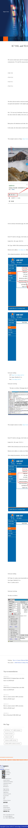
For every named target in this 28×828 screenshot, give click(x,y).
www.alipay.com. (22, 249)
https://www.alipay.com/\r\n (18, 375)
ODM (4, 797)
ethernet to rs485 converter (10, 740)
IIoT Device (7, 730)
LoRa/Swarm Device (7, 783)
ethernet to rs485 (8, 736)
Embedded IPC (6, 790)
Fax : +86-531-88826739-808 (8, 817)
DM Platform (5, 786)
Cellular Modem (6, 780)
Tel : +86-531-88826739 (7, 816)
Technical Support (7, 809)
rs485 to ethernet (16, 730)
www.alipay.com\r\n (16, 379)
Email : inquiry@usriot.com (8, 814)
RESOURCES (5, 805)
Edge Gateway (6, 789)
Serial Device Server (7, 778)
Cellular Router (6, 769)
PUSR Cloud (5, 785)
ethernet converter (9, 733)
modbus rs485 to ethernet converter (12, 743)
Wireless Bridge (6, 774)
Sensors (4, 776)
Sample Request (6, 807)
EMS (4, 798)
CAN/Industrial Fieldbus (8, 781)
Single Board (5, 792)
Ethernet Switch (6, 771)
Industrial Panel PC (7, 793)
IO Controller (6, 795)
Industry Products (7, 800)
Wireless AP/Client (7, 772)
